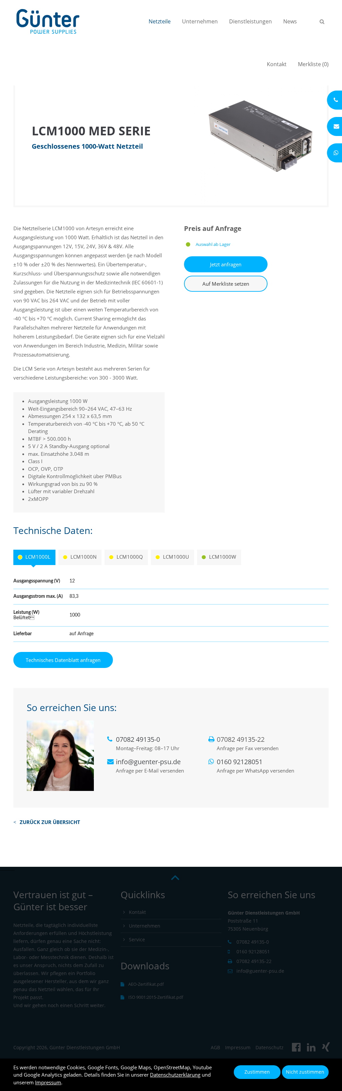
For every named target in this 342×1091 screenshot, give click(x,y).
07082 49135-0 (138, 739)
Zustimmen (257, 1072)
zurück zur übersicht (50, 822)
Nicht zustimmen (305, 1072)
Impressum (48, 1082)
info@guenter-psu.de (148, 761)
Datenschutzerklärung (175, 1074)
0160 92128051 (240, 761)
